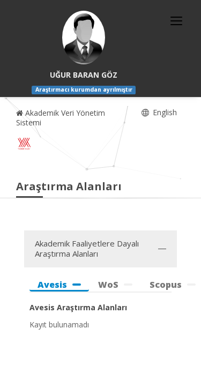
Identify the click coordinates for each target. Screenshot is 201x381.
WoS (108, 284)
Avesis (52, 284)
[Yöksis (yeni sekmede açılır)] (24, 144)
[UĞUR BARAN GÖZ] (83, 37)
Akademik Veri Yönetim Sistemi (60, 118)
